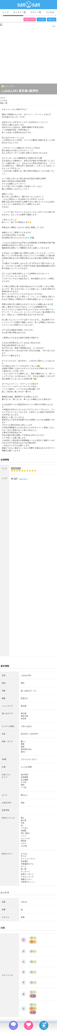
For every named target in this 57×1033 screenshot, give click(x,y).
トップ (5, 12)
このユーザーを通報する (14, 67)
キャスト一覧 (19, 12)
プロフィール (29, 19)
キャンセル (28, 74)
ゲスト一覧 (36, 12)
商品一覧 (51, 19)
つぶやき (50, 12)
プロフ (2, 98)
